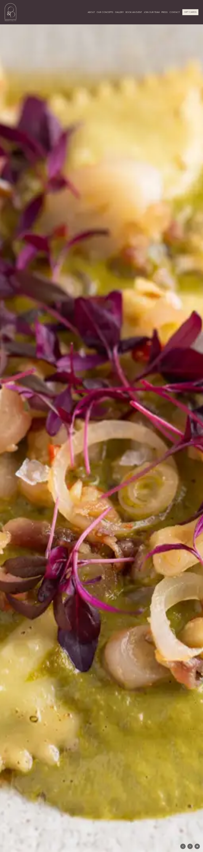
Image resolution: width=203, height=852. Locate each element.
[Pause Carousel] (197, 846)
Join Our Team (152, 12)
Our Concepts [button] (105, 12)
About (91, 12)
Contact (174, 12)
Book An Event (134, 12)
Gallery (119, 12)
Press (164, 12)
